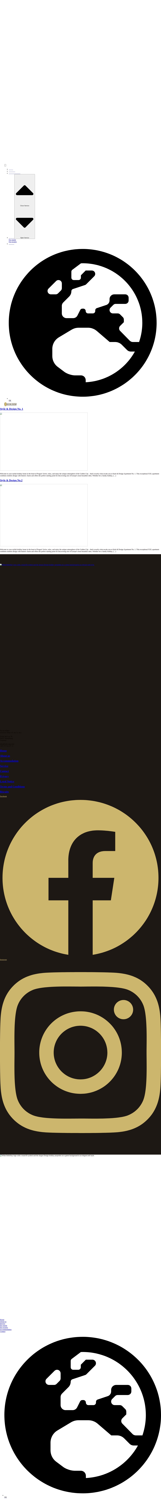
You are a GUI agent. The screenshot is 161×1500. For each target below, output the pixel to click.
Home (3, 750)
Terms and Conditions (12, 786)
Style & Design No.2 (11, 480)
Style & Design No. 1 (11, 408)
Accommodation (9, 760)
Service (4, 766)
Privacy (4, 776)
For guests (12, 240)
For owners (13, 242)
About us (5, 755)
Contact (4, 771)
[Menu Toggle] (5, 165)
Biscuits (4, 791)
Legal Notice (7, 781)
